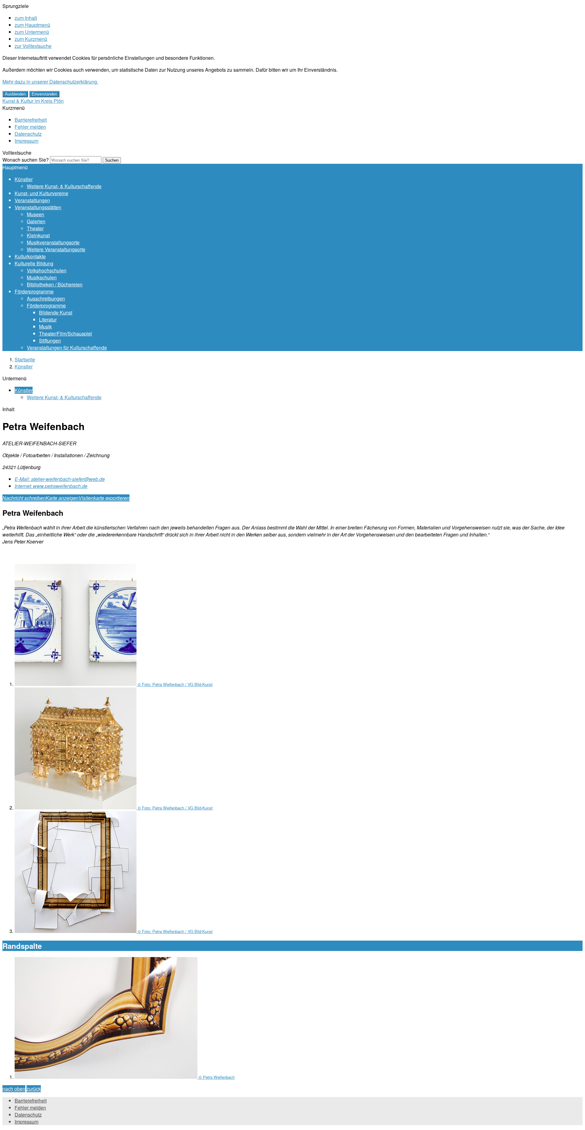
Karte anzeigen (62, 497)
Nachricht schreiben (24, 497)
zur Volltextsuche (33, 45)
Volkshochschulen (46, 270)
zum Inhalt (26, 17)
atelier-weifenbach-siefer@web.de (60, 478)
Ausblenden (15, 94)
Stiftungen (50, 340)
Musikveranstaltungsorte (53, 242)
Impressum (26, 140)
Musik (45, 326)
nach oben (13, 1088)
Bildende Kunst (55, 312)
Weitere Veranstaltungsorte (56, 249)
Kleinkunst (38, 235)
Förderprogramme (34, 291)
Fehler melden (30, 126)
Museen (35, 214)
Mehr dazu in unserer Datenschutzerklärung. (50, 81)
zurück (34, 1088)
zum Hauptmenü (32, 24)
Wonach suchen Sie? (25, 159)
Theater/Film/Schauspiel (65, 333)
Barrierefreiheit (31, 119)
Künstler (24, 179)
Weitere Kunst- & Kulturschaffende (64, 186)
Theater (35, 228)
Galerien (36, 221)
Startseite (25, 359)
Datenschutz (28, 133)
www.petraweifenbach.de (51, 486)
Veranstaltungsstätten (38, 207)
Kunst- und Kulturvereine (41, 193)
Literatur (48, 319)
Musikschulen (42, 277)
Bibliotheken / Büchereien (55, 284)
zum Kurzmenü (31, 38)
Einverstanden (44, 94)
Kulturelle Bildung (34, 263)
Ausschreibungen (46, 298)
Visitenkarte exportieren (104, 497)
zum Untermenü (32, 31)
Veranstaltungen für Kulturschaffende (67, 347)
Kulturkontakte (30, 256)
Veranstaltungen (32, 200)
